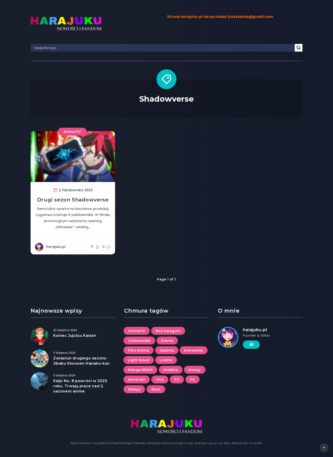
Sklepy (134, 389)
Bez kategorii (168, 331)
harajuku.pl (255, 329)
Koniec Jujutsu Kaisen (75, 335)
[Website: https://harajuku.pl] (251, 344)
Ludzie (166, 360)
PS (192, 379)
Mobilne (170, 370)
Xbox (156, 389)
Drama (167, 340)
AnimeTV (72, 131)
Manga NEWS (140, 370)
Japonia (167, 350)
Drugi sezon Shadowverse (73, 200)
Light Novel (138, 360)
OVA (160, 379)
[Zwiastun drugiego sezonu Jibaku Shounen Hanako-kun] (40, 358)
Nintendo (136, 379)
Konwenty (193, 350)
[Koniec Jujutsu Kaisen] (40, 336)
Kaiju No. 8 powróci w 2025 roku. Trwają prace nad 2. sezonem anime (80, 386)
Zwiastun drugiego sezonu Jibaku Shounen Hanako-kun (81, 361)
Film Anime (138, 350)
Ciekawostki (139, 340)
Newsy (194, 370)
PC (176, 379)
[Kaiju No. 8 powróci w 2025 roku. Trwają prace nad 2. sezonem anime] (40, 381)
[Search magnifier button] (298, 48)
